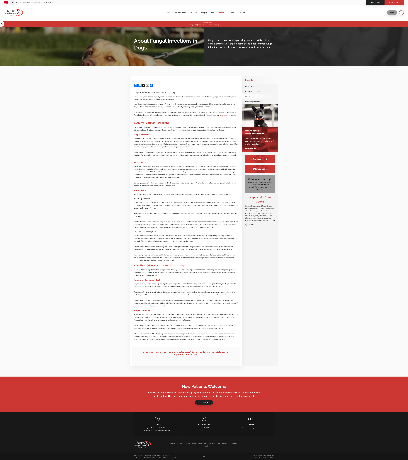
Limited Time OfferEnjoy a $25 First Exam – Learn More (203, 24)
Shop (392, 12)
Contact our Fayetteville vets (205, 352)
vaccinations (224, 115)
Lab (212, 13)
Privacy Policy (138, 455)
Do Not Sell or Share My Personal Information (156, 455)
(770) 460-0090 (48, 2)
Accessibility (137, 457)
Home (172, 443)
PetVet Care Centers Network (265, 457)
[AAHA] (7, 2)
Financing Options (252, 101)
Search (159, 457)
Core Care (193, 13)
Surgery (204, 13)
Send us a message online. (250, 428)
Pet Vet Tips (250, 96)
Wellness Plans (180, 13)
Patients (221, 13)
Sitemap (165, 457)
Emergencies (394, 2)
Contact (242, 13)
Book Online (375, 2)
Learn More (204, 402)
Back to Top (173, 457)
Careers (231, 13)
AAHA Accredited (261, 159)
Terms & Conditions (149, 457)
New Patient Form (252, 91)
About (168, 13)
